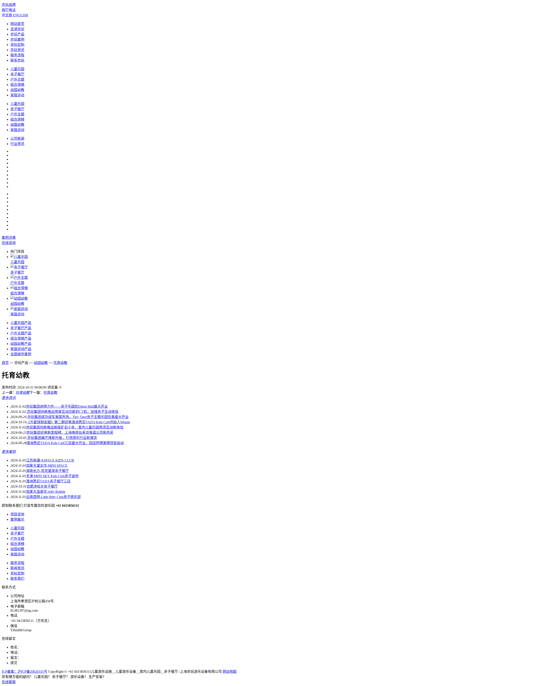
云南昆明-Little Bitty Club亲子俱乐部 (53, 497)
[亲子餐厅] (19, 267)
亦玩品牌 (9, 5)
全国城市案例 (20, 354)
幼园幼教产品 (20, 343)
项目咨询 (17, 514)
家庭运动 (17, 95)
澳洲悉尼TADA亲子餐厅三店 (48, 481)
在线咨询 (9, 243)
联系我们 (17, 578)
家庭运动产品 (20, 349)
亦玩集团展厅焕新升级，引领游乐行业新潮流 (61, 438)
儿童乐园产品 (20, 323)
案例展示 (17, 519)
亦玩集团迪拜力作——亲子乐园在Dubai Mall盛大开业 (67, 406)
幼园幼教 (17, 90)
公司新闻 (17, 138)
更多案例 (9, 451)
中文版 (7, 15)
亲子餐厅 (17, 74)
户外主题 (17, 79)
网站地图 (230, 671)
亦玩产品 (17, 34)
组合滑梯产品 (20, 338)
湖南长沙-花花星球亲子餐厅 (47, 471)
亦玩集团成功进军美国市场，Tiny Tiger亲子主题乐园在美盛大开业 (77, 417)
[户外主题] (19, 277)
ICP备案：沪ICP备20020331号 (24, 671)
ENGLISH (20, 15)
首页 (5, 363)
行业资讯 (17, 144)
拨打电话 (9, 10)
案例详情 (9, 237)
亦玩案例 (17, 39)
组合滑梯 (17, 84)
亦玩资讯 (17, 50)
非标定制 (17, 45)
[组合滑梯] (19, 288)
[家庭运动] (19, 309)
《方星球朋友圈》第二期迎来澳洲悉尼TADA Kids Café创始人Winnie (78, 422)
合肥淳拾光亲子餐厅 (42, 486)
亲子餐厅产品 (20, 328)
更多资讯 (9, 398)
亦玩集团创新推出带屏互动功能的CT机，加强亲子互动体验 (72, 412)
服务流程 (17, 55)
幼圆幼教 (17, 124)
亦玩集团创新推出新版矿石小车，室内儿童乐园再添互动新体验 (74, 427)
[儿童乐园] (19, 257)
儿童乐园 (17, 69)
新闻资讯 (17, 568)
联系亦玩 (17, 60)
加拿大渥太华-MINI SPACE (47, 465)
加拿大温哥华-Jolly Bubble (45, 491)
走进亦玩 (17, 29)
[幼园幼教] (19, 298)
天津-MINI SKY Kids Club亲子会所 (52, 476)
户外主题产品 (20, 333)
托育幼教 (60, 363)
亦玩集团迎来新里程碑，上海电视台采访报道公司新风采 (69, 432)
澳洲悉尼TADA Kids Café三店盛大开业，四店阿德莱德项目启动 (75, 443)
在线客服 (9, 682)
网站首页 (17, 24)
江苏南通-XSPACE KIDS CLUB (50, 460)
